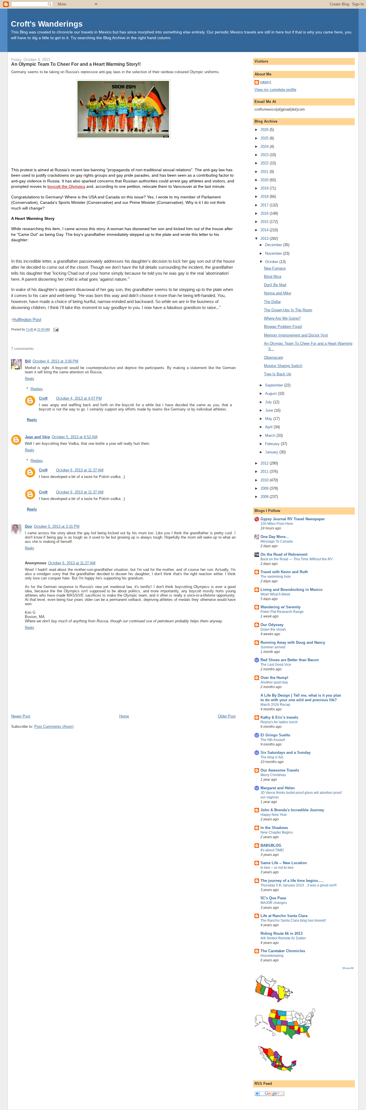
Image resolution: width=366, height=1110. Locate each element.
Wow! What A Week (275, 594)
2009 (265, 488)
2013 (265, 238)
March (271, 435)
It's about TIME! (272, 850)
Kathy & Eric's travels (279, 717)
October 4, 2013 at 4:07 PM (79, 398)
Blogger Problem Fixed (283, 326)
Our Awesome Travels (279, 770)
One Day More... (274, 537)
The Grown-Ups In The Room (288, 310)
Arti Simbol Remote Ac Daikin (283, 938)
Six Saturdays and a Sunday (285, 752)
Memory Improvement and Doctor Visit (296, 335)
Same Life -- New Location (283, 863)
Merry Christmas (273, 775)
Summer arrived (272, 647)
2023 (265, 155)
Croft (43, 398)
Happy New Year (273, 815)
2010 (265, 480)
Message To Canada (276, 541)
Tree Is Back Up (277, 374)
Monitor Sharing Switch (283, 366)
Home (124, 716)
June (269, 410)
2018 (265, 196)
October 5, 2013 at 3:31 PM (56, 526)
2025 (265, 138)
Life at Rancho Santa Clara (283, 916)
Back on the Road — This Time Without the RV (296, 559)
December (274, 245)
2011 (265, 471)
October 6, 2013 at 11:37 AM (80, 470)
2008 (265, 497)
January (272, 452)
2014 (265, 230)
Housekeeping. (272, 956)
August (271, 393)
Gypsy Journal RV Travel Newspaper (292, 519)
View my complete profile (275, 89)
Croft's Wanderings (47, 23)
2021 (265, 172)
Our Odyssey (271, 625)
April (269, 427)
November (274, 253)
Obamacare (273, 357)
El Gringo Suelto (275, 735)
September (274, 385)
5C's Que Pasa (273, 898)
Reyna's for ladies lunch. (279, 722)
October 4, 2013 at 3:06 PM (55, 361)
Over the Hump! (274, 677)
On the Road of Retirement (283, 554)
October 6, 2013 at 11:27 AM (72, 563)
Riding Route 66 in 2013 (281, 933)
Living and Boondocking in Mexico (291, 589)
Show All (347, 968)
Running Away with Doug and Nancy (292, 642)
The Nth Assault (272, 740)
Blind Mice (272, 276)
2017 (265, 205)
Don (28, 526)
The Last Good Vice (275, 665)
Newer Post (20, 716)
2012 (265, 463)
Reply (29, 378)
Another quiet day (274, 682)
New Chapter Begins (276, 832)
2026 (265, 129)
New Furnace (275, 268)
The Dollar (272, 302)
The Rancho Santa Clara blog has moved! (293, 920)
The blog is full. (272, 757)
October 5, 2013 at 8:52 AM (75, 437)
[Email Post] (56, 329)
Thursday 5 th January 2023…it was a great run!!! (298, 885)
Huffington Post (27, 319)
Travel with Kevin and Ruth (284, 572)
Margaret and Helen (277, 788)
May (269, 419)
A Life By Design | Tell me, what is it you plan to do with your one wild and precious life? (300, 697)
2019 (265, 188)
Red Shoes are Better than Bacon (289, 660)
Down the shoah (273, 629)
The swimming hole (275, 577)
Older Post (227, 716)
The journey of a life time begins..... (292, 880)
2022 (265, 163)
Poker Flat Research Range (282, 612)
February (273, 444)
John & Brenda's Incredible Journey (292, 810)
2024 (265, 146)
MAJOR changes (273, 903)
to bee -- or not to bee (277, 868)
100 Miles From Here (276, 524)
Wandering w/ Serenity (280, 607)
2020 (265, 180)
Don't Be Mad (275, 285)
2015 (265, 222)
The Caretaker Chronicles (282, 951)
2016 (265, 213)
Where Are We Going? (282, 318)
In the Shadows (274, 828)
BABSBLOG (270, 845)
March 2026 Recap (275, 705)
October (272, 262)
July (269, 402)
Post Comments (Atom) (53, 726)
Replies (37, 389)
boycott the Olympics (66, 186)
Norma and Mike (277, 293)
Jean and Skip (37, 437)
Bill (28, 361)
